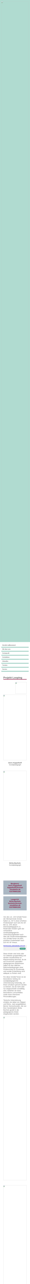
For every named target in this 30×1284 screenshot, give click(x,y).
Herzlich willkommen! (9, 645)
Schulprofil (5, 653)
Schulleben (6, 657)
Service (4, 669)
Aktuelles (5, 661)
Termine (4, 665)
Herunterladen (23, 948)
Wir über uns (6, 649)
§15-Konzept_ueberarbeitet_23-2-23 (14, 946)
